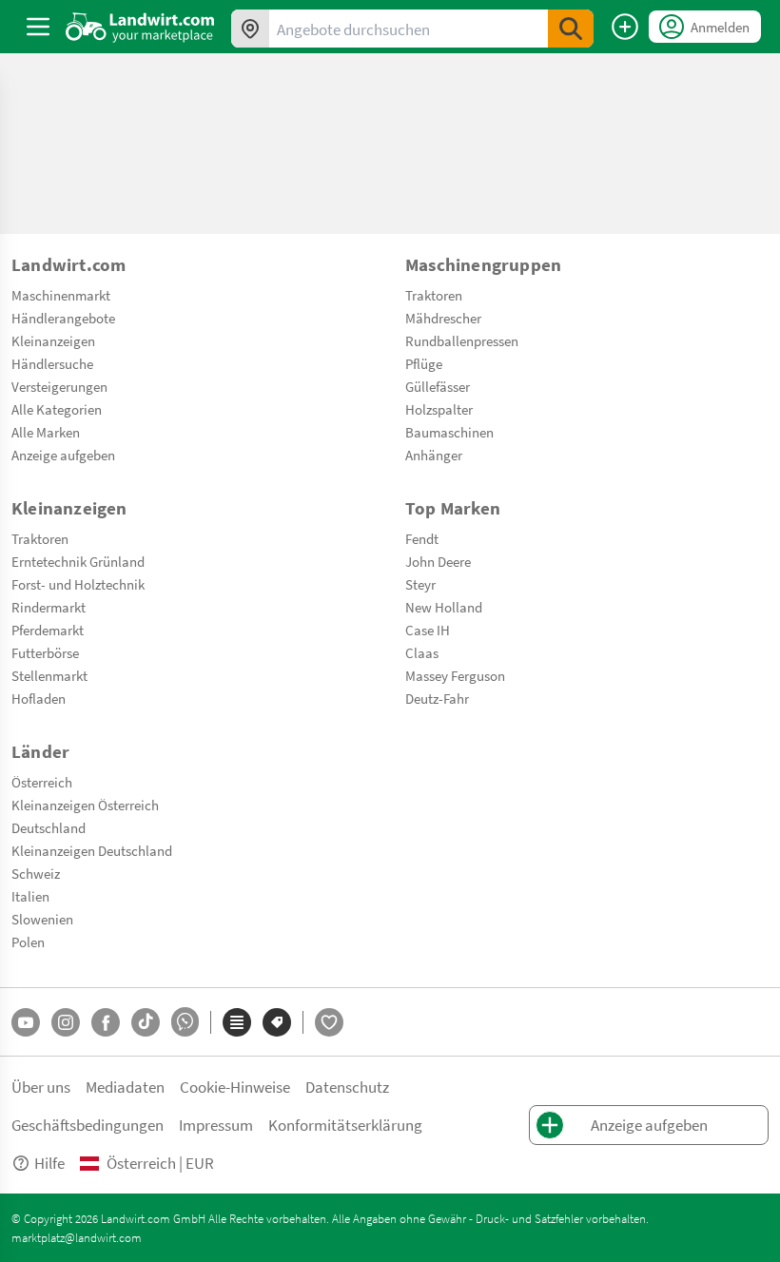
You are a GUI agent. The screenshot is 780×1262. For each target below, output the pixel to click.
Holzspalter (439, 408)
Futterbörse (45, 652)
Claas (422, 652)
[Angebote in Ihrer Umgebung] (250, 29)
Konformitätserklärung (345, 1125)
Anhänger (433, 454)
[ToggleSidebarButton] (38, 26)
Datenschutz (347, 1086)
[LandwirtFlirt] (329, 1022)
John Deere (438, 561)
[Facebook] (105, 1022)
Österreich (41, 781)
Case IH (427, 629)
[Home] (140, 26)
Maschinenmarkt (60, 294)
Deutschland (48, 827)
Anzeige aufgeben (63, 454)
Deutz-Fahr (437, 698)
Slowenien (42, 918)
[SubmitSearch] (571, 29)
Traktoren (433, 294)
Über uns (40, 1086)
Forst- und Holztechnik (78, 583)
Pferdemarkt (47, 629)
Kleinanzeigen (53, 340)
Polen (28, 941)
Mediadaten (125, 1086)
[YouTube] (25, 1022)
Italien (30, 895)
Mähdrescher (443, 317)
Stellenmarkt (49, 675)
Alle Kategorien (56, 408)
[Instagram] (65, 1022)
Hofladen (38, 698)
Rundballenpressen (461, 340)
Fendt (422, 538)
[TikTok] (145, 1022)
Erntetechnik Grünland (78, 561)
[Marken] (277, 1022)
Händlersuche (52, 363)
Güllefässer (437, 386)
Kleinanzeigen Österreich (85, 804)
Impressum (216, 1125)
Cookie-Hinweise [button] (235, 1086)
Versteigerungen (59, 386)
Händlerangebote (63, 317)
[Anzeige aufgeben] (625, 26)
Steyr (420, 583)
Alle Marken (45, 431)
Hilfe (49, 1163)
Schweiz (35, 873)
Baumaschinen (449, 431)
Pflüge (423, 363)
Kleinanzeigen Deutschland (91, 850)
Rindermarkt (48, 606)
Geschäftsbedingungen (87, 1125)
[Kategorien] (237, 1022)
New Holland (443, 606)
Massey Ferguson (455, 675)
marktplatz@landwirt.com (76, 1237)
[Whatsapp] (185, 1022)
